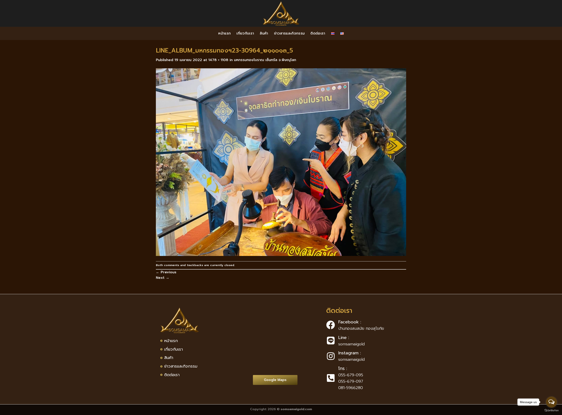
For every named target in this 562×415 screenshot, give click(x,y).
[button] (275, 380)
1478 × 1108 (218, 60)
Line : (343, 337)
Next (162, 277)
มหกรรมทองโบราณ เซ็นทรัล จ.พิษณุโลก (265, 60)
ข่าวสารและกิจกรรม (289, 33)
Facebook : (349, 322)
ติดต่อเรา (317, 33)
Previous (166, 272)
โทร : (342, 368)
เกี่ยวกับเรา (245, 33)
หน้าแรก (224, 33)
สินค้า (264, 33)
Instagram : (349, 353)
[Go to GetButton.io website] (551, 410)
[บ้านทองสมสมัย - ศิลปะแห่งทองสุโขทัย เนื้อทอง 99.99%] (281, 13)
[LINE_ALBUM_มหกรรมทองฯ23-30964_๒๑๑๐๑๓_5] (281, 162)
